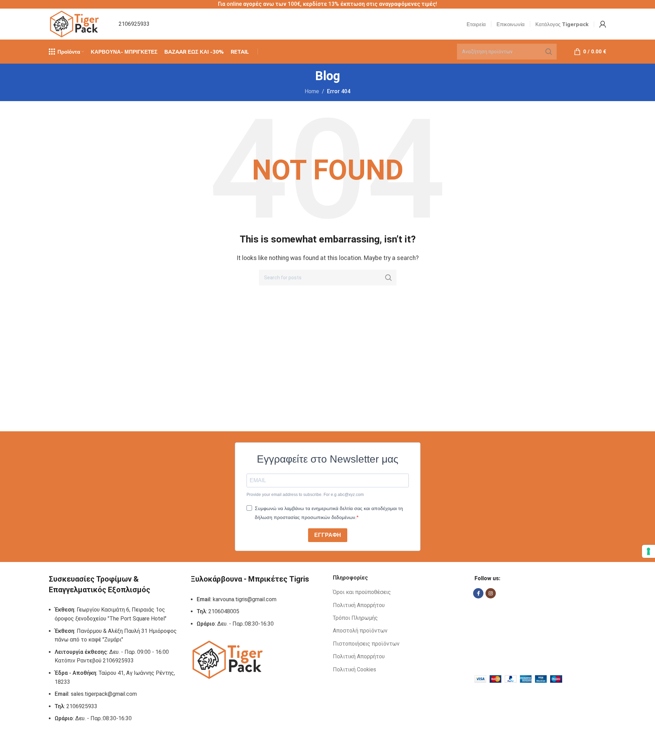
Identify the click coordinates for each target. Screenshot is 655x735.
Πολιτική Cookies (354, 669)
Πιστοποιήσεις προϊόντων (366, 643)
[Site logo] (75, 23)
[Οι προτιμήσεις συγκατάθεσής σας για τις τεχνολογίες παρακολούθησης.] (648, 551)
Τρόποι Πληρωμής (355, 618)
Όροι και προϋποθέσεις (362, 592)
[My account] (603, 24)
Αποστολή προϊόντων (360, 630)
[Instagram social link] (490, 593)
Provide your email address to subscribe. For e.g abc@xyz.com (305, 494)
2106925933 (134, 24)
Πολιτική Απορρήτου (359, 605)
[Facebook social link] (478, 593)
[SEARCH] (549, 52)
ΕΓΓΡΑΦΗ (327, 535)
